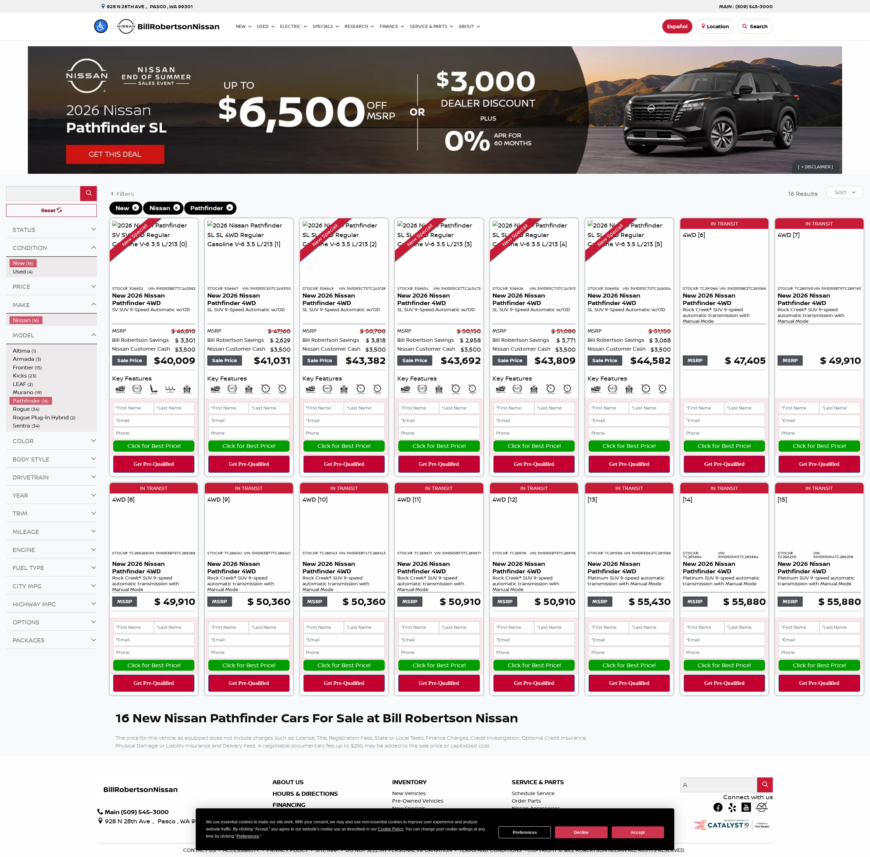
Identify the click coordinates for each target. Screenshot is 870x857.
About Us (288, 782)
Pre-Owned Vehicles (417, 800)
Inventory (409, 782)
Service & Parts (538, 782)
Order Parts (526, 800)
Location (718, 26)
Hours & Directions (305, 793)
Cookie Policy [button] (390, 829)
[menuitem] (53, 263)
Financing (289, 805)
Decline (581, 832)
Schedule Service (533, 793)
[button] (101, 26)
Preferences (525, 832)
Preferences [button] (248, 836)
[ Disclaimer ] (815, 167)
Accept (638, 832)
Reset (49, 210)
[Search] (88, 193)
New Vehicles (409, 793)
